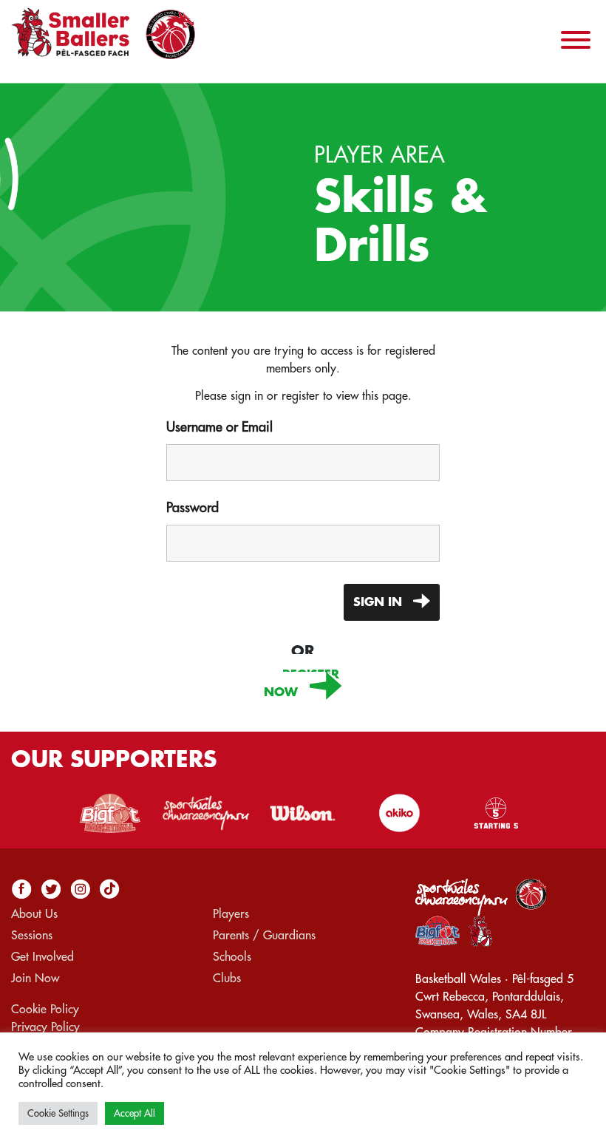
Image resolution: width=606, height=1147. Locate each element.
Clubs (227, 978)
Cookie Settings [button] (58, 1113)
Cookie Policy (45, 1009)
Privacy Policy (45, 1027)
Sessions (31, 936)
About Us (34, 914)
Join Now (35, 978)
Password (192, 507)
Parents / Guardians (264, 936)
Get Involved (42, 957)
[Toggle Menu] (575, 40)
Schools (232, 957)
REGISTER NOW (301, 683)
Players (231, 914)
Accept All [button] (134, 1113)
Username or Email (219, 427)
